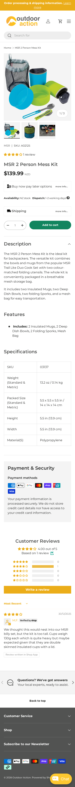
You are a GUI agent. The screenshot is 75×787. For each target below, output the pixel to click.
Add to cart (50, 225)
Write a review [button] (37, 589)
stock (36, 198)
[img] (13, 614)
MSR (7, 145)
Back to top (37, 700)
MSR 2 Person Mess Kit (28, 48)
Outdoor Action (21, 777)
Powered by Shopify (43, 777)
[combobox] (37, 35)
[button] (60, 21)
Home (7, 48)
